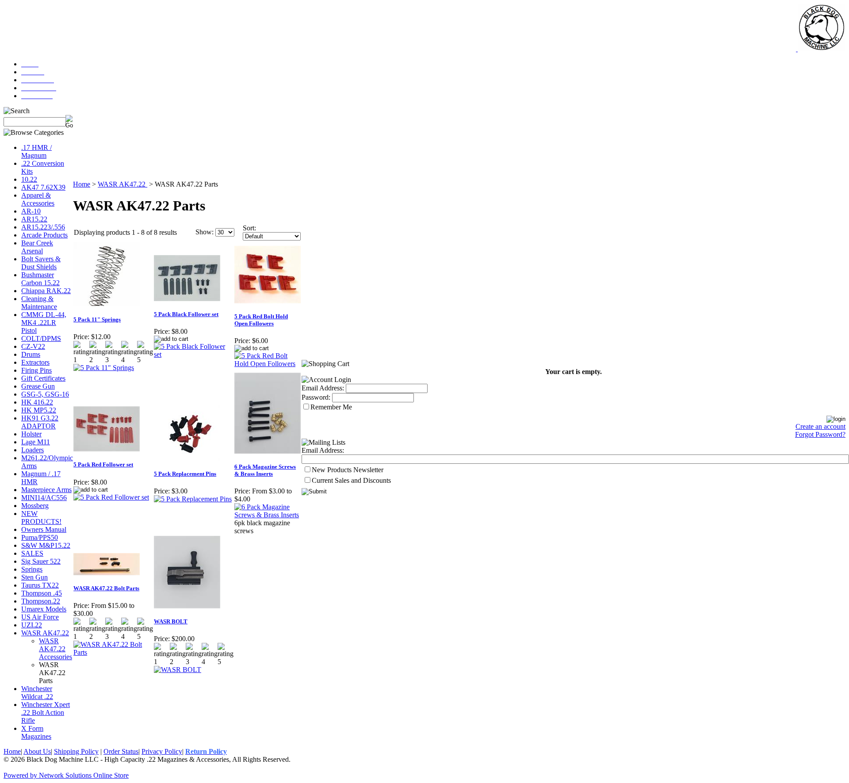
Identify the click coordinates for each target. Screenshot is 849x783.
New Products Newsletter (347, 470)
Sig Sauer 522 (41, 561)
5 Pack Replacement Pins (185, 473)
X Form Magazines (36, 732)
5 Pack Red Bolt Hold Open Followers (261, 320)
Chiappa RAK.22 (46, 290)
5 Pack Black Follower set (186, 314)
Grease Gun (38, 386)
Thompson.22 (40, 601)
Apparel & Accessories (37, 199)
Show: (204, 232)
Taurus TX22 (40, 585)
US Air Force (40, 617)
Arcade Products (44, 235)
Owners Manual (43, 529)
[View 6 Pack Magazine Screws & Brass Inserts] (267, 515)
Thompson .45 (41, 593)
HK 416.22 (37, 402)
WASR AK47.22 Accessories (55, 649)
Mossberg (35, 505)
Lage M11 (35, 442)
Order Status (120, 751)
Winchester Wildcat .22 (37, 692)
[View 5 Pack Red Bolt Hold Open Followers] (267, 363)
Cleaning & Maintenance (39, 302)
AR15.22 (34, 219)
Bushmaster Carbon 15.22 (40, 278)
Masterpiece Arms (46, 489)
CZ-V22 (33, 346)
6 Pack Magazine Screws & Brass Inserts (265, 470)
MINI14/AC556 (44, 497)
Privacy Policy (162, 751)
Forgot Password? (820, 434)
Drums (30, 354)
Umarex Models (43, 609)
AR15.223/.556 (43, 227)
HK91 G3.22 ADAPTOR (39, 422)
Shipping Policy (76, 751)
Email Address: (323, 388)
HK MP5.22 (38, 410)
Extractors (35, 362)
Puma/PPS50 (39, 537)
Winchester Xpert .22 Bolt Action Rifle (45, 712)
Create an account (820, 426)
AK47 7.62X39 (43, 187)
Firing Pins (36, 370)
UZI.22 (31, 625)
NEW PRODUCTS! (41, 517)
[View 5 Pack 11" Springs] (103, 367)
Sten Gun (34, 577)
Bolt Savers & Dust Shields (41, 263)
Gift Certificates (43, 378)
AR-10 (31, 211)
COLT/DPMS (41, 338)
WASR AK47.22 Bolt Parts (106, 588)
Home (81, 184)
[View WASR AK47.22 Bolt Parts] (113, 652)
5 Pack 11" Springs (97, 319)
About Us (37, 751)
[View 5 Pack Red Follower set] (111, 497)
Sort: (249, 228)
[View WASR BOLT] (177, 669)
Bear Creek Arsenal (37, 247)
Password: (316, 397)
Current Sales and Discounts (351, 480)
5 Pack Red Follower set (103, 464)
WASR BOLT (170, 621)
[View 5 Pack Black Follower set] (193, 354)
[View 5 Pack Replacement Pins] (193, 499)
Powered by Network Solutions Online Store (66, 775)
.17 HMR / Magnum (36, 151)
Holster (31, 434)
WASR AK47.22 (45, 633)
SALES (32, 553)
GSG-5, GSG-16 (45, 394)
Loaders (32, 450)
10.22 (29, 179)
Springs (31, 569)
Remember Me (331, 407)
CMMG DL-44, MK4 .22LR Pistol (43, 322)
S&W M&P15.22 (45, 545)
